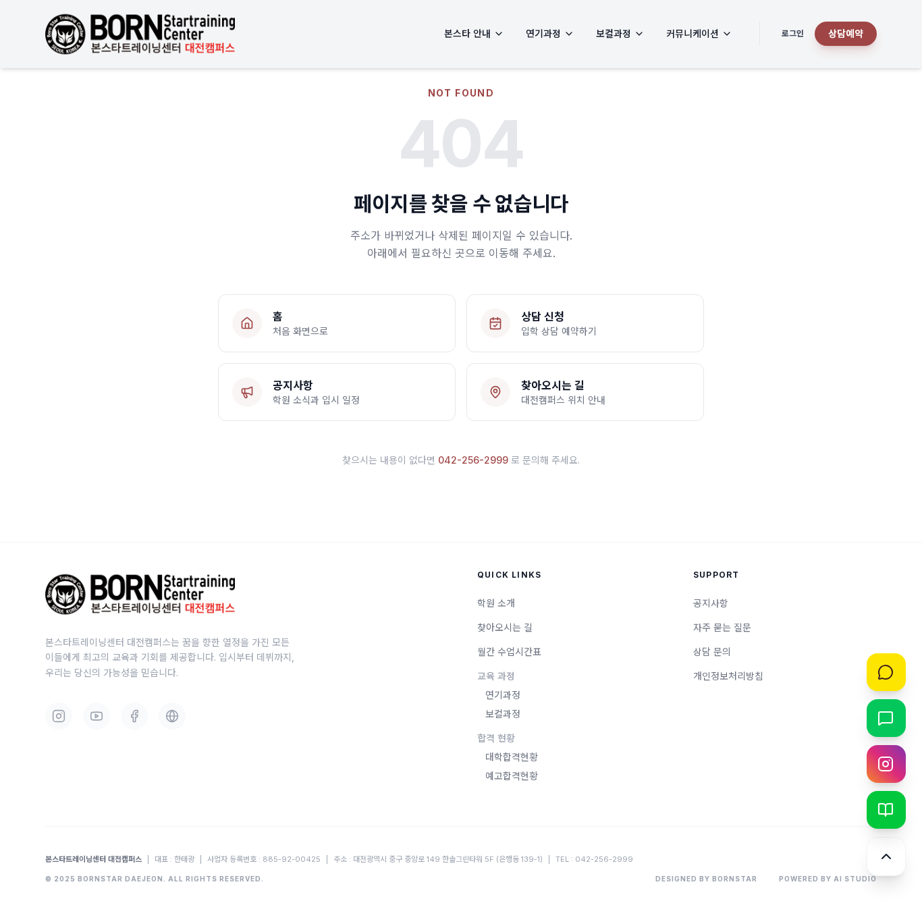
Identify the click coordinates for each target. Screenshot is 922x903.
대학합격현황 (511, 757)
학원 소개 (496, 603)
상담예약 (845, 33)
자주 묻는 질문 (722, 627)
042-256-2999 (473, 460)
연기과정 (543, 33)
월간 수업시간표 (509, 651)
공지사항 (710, 603)
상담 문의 (712, 651)
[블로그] (886, 810)
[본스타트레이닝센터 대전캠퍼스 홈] (140, 34)
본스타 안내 (467, 33)
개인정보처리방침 (728, 676)
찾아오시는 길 (505, 627)
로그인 (793, 33)
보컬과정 (613, 33)
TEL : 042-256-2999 (594, 859)
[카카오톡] (886, 672)
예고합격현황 (511, 776)
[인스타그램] (886, 764)
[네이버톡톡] (886, 718)
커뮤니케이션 (692, 33)
